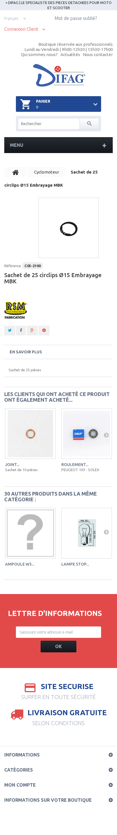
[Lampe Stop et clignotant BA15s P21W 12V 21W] (86, 533)
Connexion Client (21, 29)
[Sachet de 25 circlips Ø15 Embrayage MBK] (68, 227)
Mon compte (20, 784)
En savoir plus (26, 352)
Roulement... (74, 464)
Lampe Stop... (75, 564)
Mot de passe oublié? (76, 18)
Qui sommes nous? (39, 54)
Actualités (70, 54)
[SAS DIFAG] (58, 75)
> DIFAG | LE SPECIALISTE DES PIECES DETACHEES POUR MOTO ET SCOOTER (58, 5)
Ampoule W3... (19, 564)
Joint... (12, 464)
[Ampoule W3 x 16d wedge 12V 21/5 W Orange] (30, 533)
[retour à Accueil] (15, 172)
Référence (12, 266)
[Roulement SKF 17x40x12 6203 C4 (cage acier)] (86, 433)
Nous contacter (98, 54)
